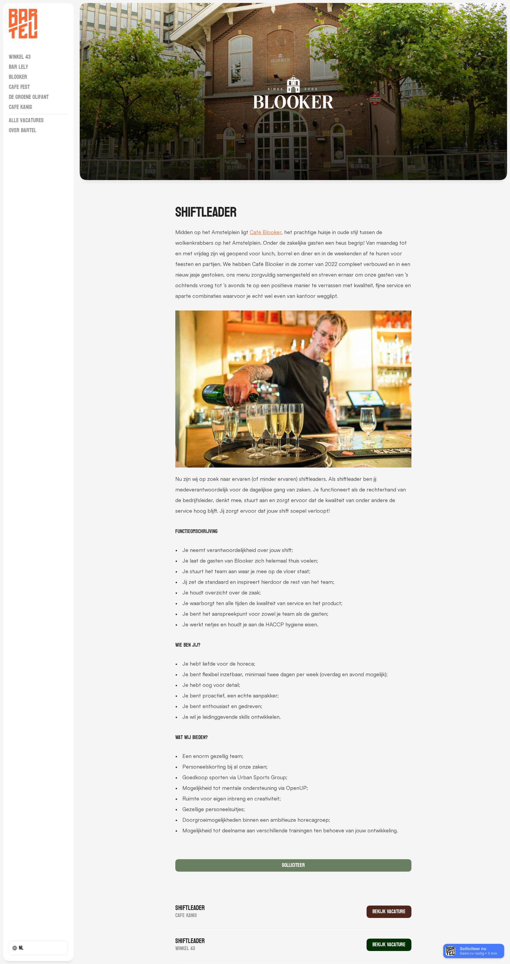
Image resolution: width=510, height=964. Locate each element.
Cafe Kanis (20, 107)
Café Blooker (265, 232)
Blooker (18, 77)
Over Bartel (22, 130)
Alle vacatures (26, 120)
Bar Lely (18, 67)
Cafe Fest (19, 87)
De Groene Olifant (29, 97)
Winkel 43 (20, 57)
